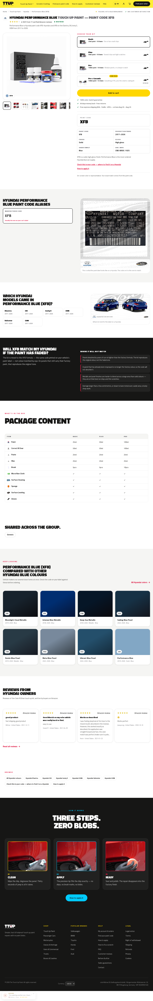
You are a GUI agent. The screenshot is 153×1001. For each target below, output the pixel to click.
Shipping (129, 944)
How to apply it (83, 168)
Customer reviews (92, 4)
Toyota (73, 940)
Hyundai (26, 11)
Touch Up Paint (26, 4)
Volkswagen (75, 931)
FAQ (104, 4)
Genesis (10, 534)
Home (5, 11)
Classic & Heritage (50, 944)
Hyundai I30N (77, 778)
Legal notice (130, 931)
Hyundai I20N (110, 778)
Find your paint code (61, 4)
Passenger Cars (49, 935)
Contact (101, 967)
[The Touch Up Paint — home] (8, 4)
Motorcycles (48, 940)
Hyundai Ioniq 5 (62, 778)
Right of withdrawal (133, 940)
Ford (72, 949)
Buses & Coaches (50, 958)
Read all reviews (10, 746)
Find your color (142, 4)
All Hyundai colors (139, 582)
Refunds (129, 949)
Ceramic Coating (43, 4)
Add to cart (113, 93)
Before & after (103, 958)
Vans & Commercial (51, 949)
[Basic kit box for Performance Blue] (7, 106)
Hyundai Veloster (93, 778)
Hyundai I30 (47, 778)
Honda (73, 944)
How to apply (77, 4)
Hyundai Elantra (32, 778)
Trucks (46, 953)
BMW (73, 935)
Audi (72, 953)
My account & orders (106, 931)
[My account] (123, 3)
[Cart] (129, 3)
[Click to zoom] (36, 66)
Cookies (128, 958)
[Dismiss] (33, 993)
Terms (128, 935)
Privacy (128, 953)
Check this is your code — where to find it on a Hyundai (99, 164)
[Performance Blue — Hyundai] (16, 106)
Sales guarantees (105, 963)
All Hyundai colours (14, 778)
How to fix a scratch (105, 944)
